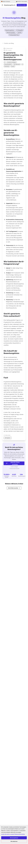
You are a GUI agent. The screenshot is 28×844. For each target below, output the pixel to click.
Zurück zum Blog (9, 43)
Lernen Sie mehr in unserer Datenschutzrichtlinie (13, 834)
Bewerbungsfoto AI (9, 5)
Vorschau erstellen (22, 5)
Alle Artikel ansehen (13, 488)
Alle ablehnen (14, 841)
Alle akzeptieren (14, 837)
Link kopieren (7, 437)
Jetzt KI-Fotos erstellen (15, 463)
